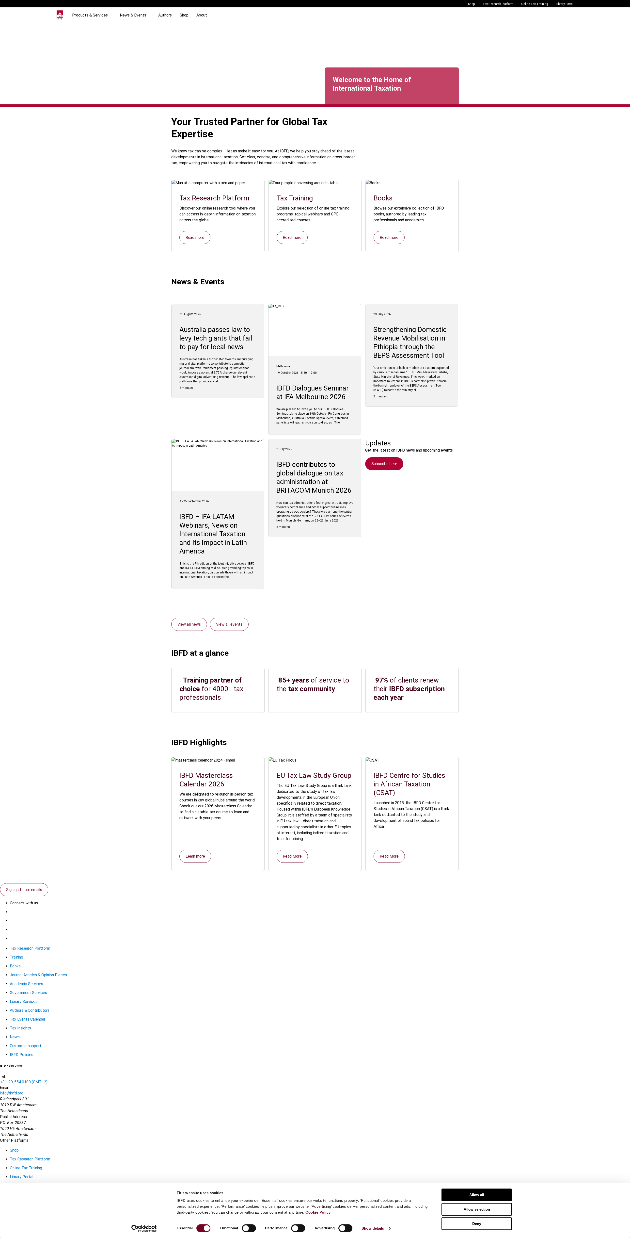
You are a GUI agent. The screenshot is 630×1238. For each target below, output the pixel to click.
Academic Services (26, 983)
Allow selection (477, 1209)
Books (15, 966)
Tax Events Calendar (27, 1019)
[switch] (249, 1228)
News (15, 1037)
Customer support (25, 1045)
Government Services (28, 992)
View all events (229, 624)
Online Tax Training (534, 4)
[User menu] (568, 15)
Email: (4, 1088)
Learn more (195, 856)
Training (16, 957)
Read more (195, 237)
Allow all (476, 1195)
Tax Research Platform (498, 4)
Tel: (3, 1076)
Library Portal (564, 4)
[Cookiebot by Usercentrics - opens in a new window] (144, 1228)
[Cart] (559, 15)
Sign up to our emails (24, 889)
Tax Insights (20, 1028)
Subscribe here (384, 463)
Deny (476, 1224)
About (201, 15)
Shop (471, 4)
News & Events (133, 15)
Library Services (23, 1001)
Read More (292, 856)
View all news (189, 624)
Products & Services (90, 15)
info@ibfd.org (11, 1093)
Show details (373, 1228)
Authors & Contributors (29, 1010)
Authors (165, 15)
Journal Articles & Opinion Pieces (38, 975)
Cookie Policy (318, 1212)
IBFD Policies (21, 1054)
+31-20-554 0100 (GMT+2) (23, 1082)
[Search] (549, 15)
